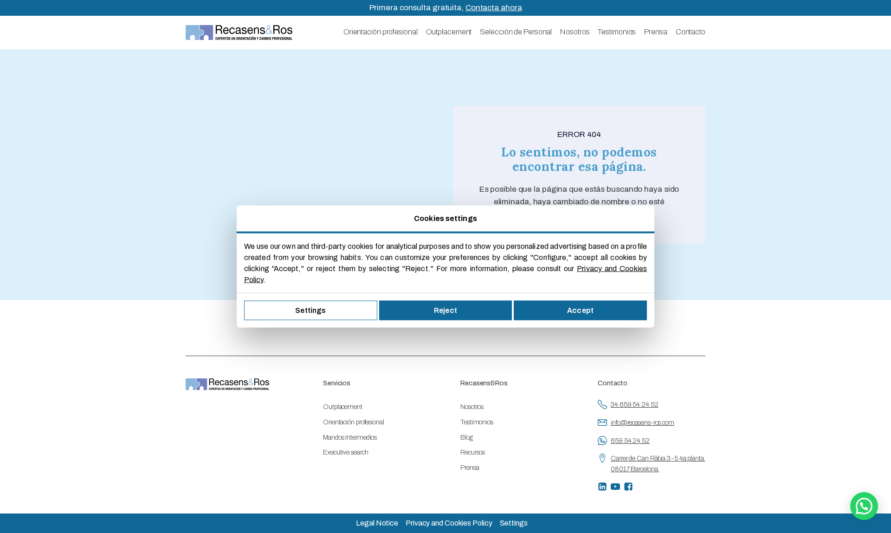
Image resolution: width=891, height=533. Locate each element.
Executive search (345, 452)
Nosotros (574, 32)
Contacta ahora (493, 7)
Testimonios (617, 32)
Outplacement (449, 32)
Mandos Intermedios (350, 437)
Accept (580, 310)
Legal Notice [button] (377, 523)
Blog (466, 437)
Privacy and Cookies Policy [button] (449, 523)
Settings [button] (514, 523)
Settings (310, 310)
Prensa (655, 32)
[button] (864, 506)
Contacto (690, 32)
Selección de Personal (516, 32)
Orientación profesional (380, 32)
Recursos (472, 452)
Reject (445, 310)
